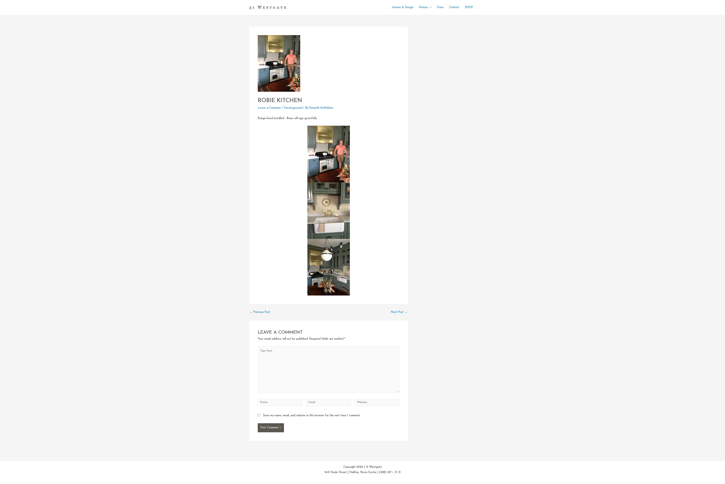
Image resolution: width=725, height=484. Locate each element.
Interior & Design (402, 7)
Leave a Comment (269, 108)
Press (440, 7)
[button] (429, 7)
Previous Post (260, 312)
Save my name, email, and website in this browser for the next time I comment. (311, 415)
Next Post (399, 312)
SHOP (469, 7)
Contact (454, 7)
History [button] (423, 7)
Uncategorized (293, 108)
